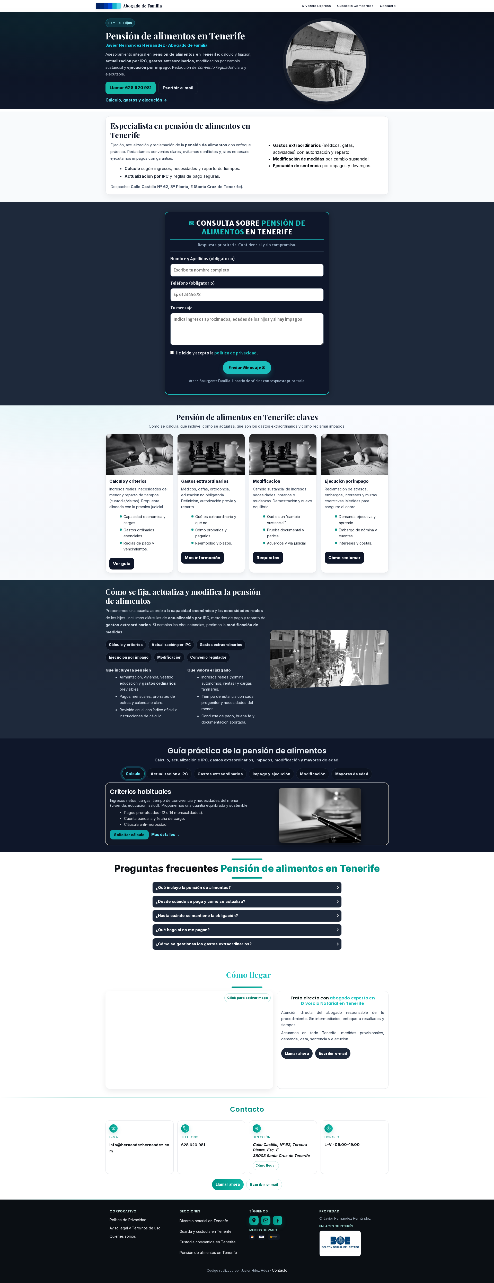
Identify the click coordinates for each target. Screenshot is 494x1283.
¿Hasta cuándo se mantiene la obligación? (197, 915)
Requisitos (268, 557)
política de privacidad (235, 353)
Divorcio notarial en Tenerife (204, 1221)
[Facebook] (277, 1220)
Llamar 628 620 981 (131, 87)
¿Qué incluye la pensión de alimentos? (193, 887)
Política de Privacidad (128, 1220)
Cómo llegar (265, 1165)
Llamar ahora (297, 1053)
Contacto (388, 6)
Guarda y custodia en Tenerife (206, 1231)
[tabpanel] (247, 814)
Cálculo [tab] (133, 773)
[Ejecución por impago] (354, 454)
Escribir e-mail (178, 87)
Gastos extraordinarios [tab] (220, 774)
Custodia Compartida (355, 6)
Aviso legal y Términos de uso (135, 1228)
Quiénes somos (123, 1236)
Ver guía (121, 563)
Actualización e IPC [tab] (169, 774)
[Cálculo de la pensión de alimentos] (139, 454)
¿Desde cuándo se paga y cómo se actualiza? (200, 901)
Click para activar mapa (247, 998)
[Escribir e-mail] (265, 1220)
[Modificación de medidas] (282, 454)
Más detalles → (165, 834)
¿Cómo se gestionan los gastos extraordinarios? (204, 943)
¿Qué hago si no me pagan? (183, 929)
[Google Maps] (254, 1220)
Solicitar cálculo (129, 834)
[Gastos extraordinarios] (211, 454)
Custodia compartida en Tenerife (208, 1242)
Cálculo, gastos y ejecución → (136, 100)
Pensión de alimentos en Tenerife (208, 1252)
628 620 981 (193, 1144)
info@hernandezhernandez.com (139, 1148)
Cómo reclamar (344, 557)
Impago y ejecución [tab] (271, 774)
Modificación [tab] (312, 774)
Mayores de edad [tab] (351, 774)
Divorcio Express (316, 6)
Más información (202, 557)
